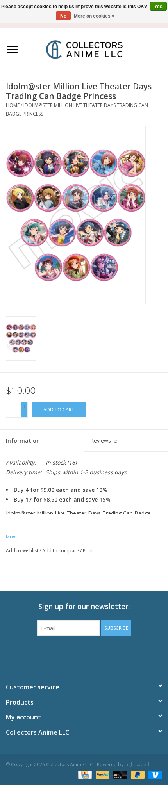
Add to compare (61, 550)
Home (13, 105)
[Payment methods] (84, 774)
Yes (158, 6)
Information (23, 440)
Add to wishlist (22, 550)
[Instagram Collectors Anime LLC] (98, 652)
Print (88, 550)
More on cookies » (94, 16)
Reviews (103, 440)
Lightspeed (137, 764)
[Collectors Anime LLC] (96, 49)
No (63, 16)
